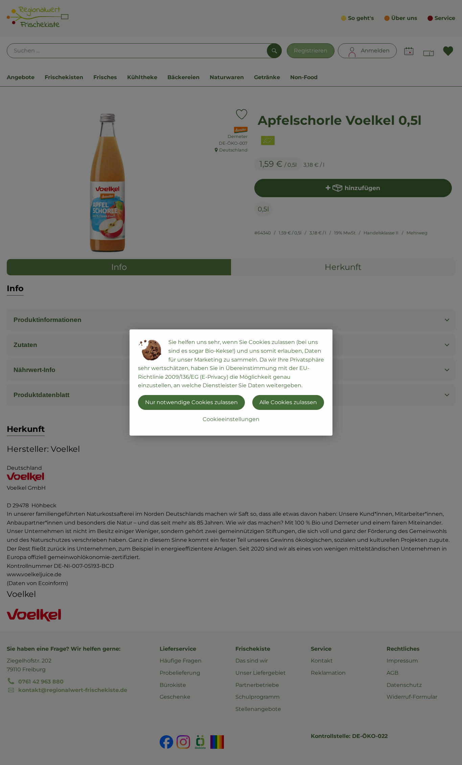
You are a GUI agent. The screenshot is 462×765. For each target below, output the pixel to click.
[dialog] (231, 382)
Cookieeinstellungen (231, 419)
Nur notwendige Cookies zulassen (191, 402)
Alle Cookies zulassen (288, 402)
